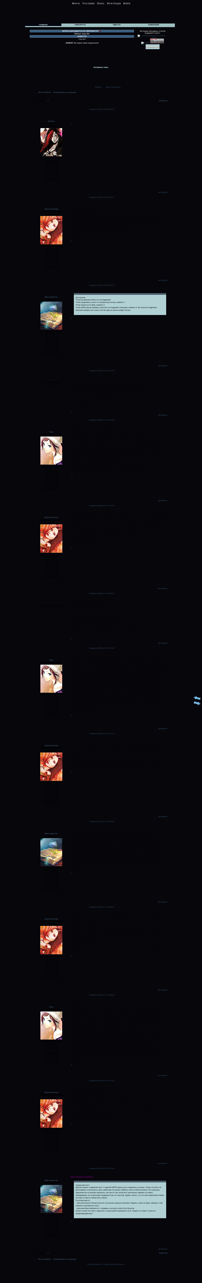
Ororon (51, 121)
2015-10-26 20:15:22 (107, 285)
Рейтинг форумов (94, 1264)
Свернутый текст (82, 1185)
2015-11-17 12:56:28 (106, 995)
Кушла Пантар (51, 209)
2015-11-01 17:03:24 (106, 506)
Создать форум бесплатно (113, 1264)
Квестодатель (51, 297)
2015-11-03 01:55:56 (106, 648)
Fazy (51, 432)
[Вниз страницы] (197, 705)
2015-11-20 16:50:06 (106, 1168)
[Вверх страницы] (197, 700)
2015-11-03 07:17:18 (106, 734)
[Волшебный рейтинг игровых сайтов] (153, 37)
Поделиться (94, 109)
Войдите (98, 87)
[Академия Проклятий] (160, 1272)
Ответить (163, 101)
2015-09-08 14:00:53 (107, 109)
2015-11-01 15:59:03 (106, 371)
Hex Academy (44, 92)
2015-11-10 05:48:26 (106, 821)
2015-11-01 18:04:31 (106, 593)
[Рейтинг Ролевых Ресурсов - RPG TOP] (157, 43)
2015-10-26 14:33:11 (106, 197)
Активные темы (100, 67)
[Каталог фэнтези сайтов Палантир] (145, 43)
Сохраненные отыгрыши (64, 92)
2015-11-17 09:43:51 (106, 907)
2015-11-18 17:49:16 (106, 1081)
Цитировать (163, 192)
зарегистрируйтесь (113, 87)
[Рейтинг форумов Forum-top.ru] (153, 49)
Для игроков (80, 297)
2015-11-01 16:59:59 (106, 420)
